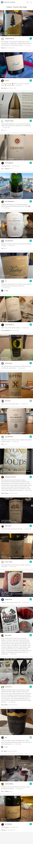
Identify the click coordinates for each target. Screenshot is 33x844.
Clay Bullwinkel (9, 240)
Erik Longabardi (9, 163)
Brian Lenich (8, 526)
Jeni (6, 747)
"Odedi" (5, 751)
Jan (4, 830)
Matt (7, 290)
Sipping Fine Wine (9, 477)
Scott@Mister (7, 330)
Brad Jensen (8, 635)
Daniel (2, 493)
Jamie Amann (8, 363)
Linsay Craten (8, 562)
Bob (2, 47)
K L (6, 281)
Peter (2, 88)
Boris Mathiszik (9, 201)
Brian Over (8, 400)
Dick (2, 830)
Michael (7, 168)
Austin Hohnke (9, 324)
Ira (1, 130)
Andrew (6, 493)
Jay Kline (7, 686)
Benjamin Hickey (9, 121)
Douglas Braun (9, 38)
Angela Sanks (8, 599)
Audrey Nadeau (9, 784)
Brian (5, 88)
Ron (2, 751)
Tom (4, 47)
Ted (6, 737)
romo (6, 80)
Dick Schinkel (8, 824)
